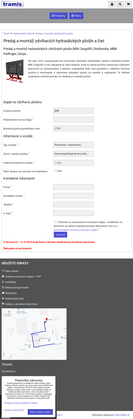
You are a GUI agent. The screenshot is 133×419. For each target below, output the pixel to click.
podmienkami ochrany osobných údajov (76, 229)
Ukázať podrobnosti (14, 410)
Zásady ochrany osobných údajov (20, 402)
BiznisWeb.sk (122, 414)
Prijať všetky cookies (40, 411)
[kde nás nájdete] (34, 359)
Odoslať (60, 234)
